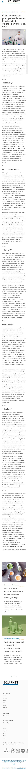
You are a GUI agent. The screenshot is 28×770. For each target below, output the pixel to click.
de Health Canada (18, 225)
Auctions (5, 718)
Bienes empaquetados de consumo (17, 549)
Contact (5, 698)
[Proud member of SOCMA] (6, 752)
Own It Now (6, 715)
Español (5, 707)
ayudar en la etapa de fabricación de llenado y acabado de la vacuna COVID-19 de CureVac (13, 259)
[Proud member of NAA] (18, 752)
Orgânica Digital (21, 768)
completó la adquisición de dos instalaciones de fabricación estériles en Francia (14, 293)
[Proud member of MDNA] (12, 752)
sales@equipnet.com (12, 540)
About (4, 695)
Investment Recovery (8, 720)
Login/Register (6, 693)
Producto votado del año (12, 460)
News (4, 700)
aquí (19, 123)
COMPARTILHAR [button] (26, 64)
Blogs (4, 735)
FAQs (4, 705)
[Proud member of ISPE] (23, 752)
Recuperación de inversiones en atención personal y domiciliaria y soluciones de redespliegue (13, 512)
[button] (11, 676)
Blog (4, 703)
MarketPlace (6, 713)
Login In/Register (7, 722)
